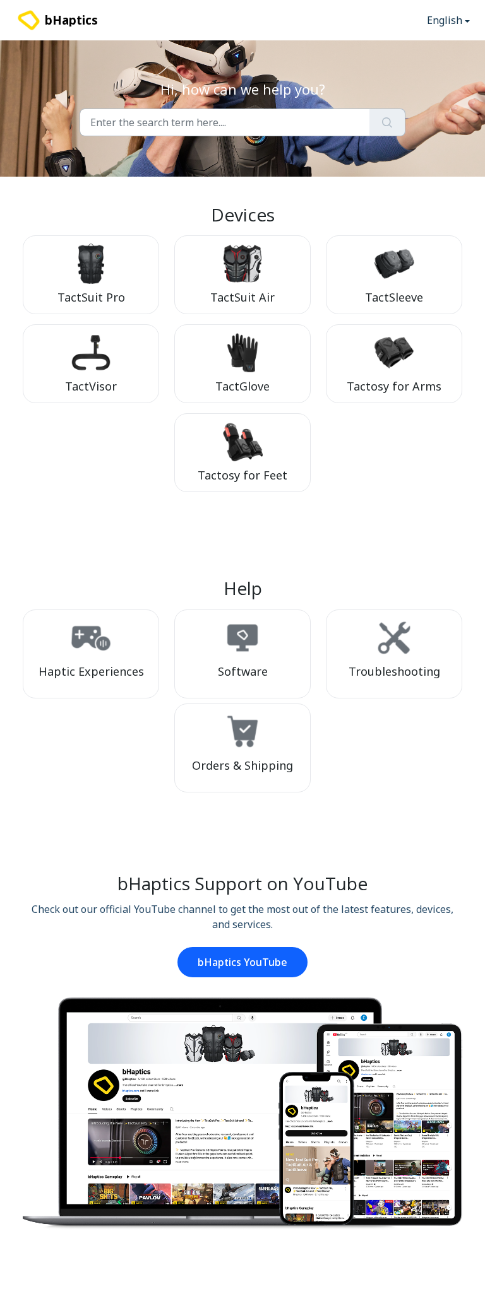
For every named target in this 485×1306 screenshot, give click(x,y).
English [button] (444, 20)
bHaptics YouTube (242, 962)
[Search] (387, 122)
